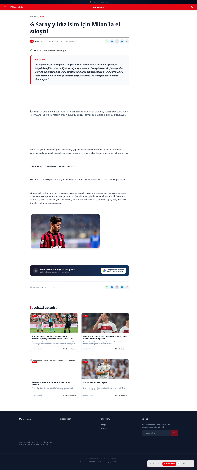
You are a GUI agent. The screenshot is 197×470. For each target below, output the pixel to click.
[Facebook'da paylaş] (112, 41)
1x (178, 463)
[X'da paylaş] (117, 41)
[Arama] (192, 7)
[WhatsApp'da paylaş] (107, 41)
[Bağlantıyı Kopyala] (127, 41)
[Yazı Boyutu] (158, 464)
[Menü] (5, 7)
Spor (42, 16)
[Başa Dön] (190, 464)
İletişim (104, 429)
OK (174, 433)
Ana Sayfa (99, 7)
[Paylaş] (184, 464)
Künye (103, 425)
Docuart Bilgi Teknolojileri (93, 462)
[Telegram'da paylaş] (122, 41)
